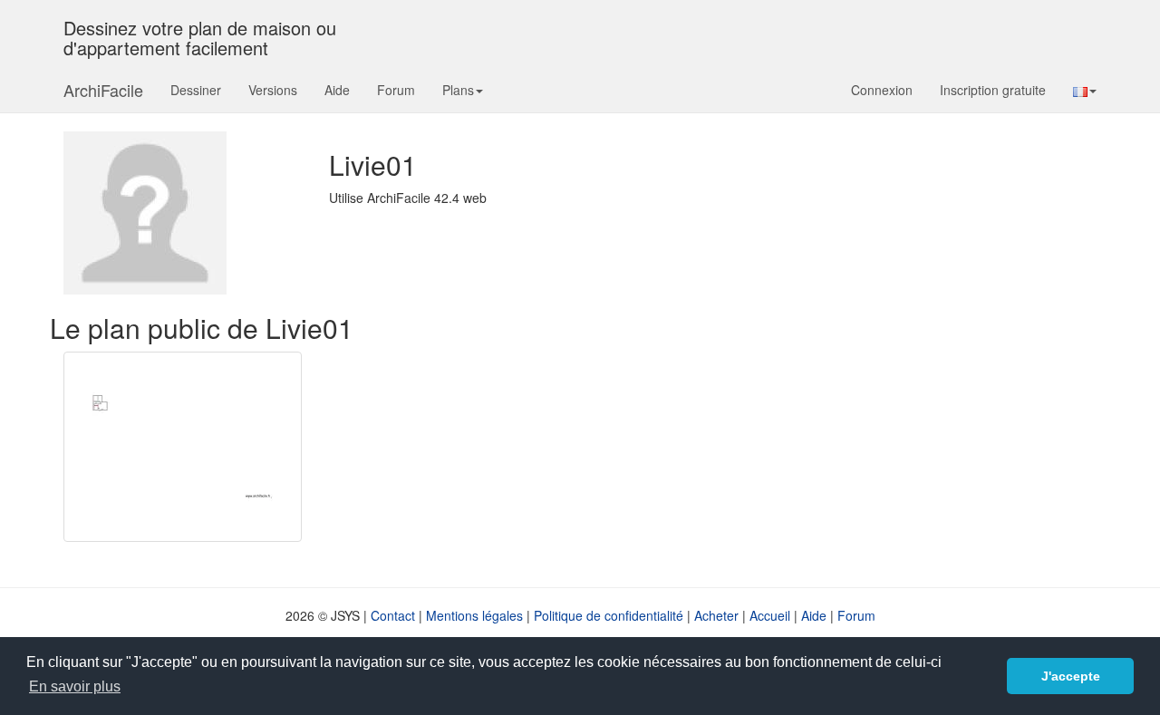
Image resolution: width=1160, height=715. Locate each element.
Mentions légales (474, 615)
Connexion (882, 90)
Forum (396, 90)
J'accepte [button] (1070, 676)
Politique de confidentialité (608, 615)
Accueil (769, 615)
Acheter (716, 615)
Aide (337, 90)
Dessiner (195, 90)
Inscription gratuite (993, 90)
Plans (458, 90)
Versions (272, 90)
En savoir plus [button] (75, 686)
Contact (393, 615)
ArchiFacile (103, 89)
